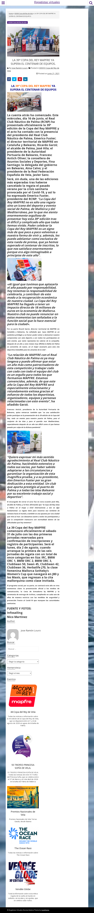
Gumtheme (45, 910)
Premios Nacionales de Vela (23, 813)
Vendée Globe (22, 889)
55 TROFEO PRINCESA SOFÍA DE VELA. (22, 766)
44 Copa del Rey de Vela (22, 711)
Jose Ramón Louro (20, 68)
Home (11, 14)
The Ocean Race (23, 848)
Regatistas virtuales (47, 2)
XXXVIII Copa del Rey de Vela (23, 14)
